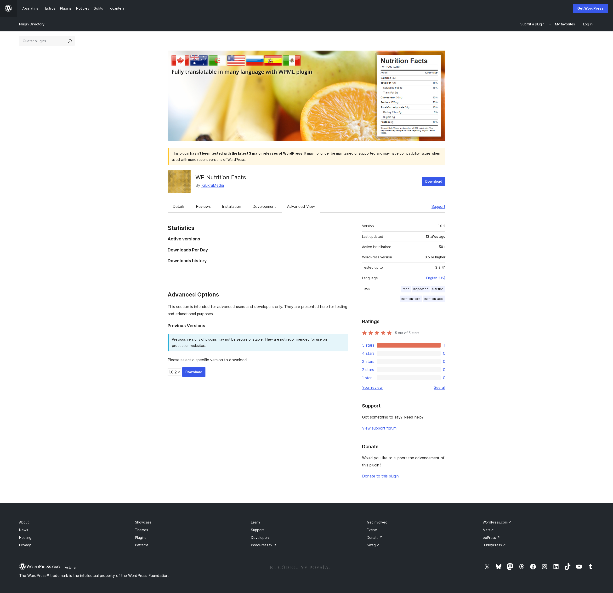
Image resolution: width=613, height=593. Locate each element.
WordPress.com (497, 522)
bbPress (491, 537)
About (24, 522)
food (406, 289)
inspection (420, 289)
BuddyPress (494, 545)
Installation (231, 206)
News (23, 530)
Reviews (203, 206)
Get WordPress (590, 8)
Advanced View (301, 206)
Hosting (25, 537)
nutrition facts (410, 299)
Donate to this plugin (380, 476)
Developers (260, 537)
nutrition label (433, 299)
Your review (372, 387)
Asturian (71, 567)
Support (438, 206)
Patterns (141, 545)
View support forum (379, 428)
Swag (373, 545)
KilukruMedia (212, 185)
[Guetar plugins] (70, 41)
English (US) (435, 278)
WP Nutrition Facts (220, 177)
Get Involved (377, 522)
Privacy (25, 545)
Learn (255, 522)
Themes (141, 530)
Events (372, 530)
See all (439, 387)
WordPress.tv (263, 545)
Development (264, 206)
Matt (488, 530)
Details (179, 206)
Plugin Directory (32, 24)
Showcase (143, 522)
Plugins (140, 537)
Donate (375, 537)
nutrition (437, 289)
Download (433, 181)
